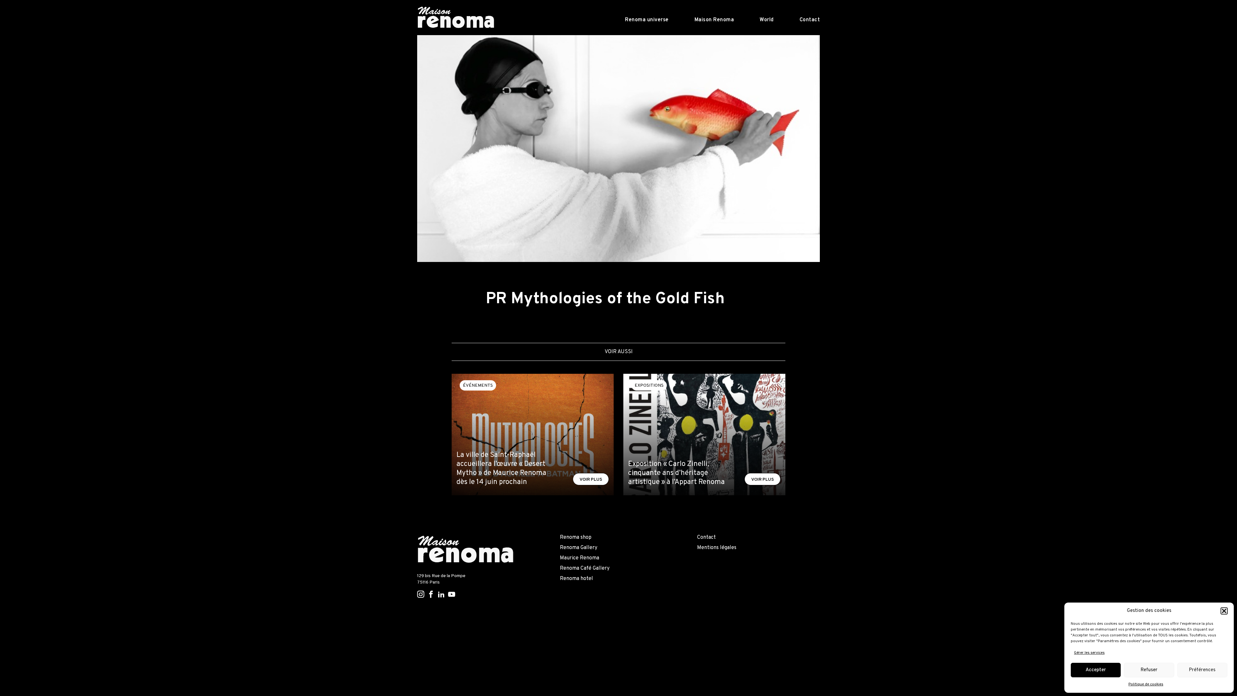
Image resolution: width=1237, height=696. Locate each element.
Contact (809, 20)
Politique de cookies (1145, 684)
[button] (1224, 611)
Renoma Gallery (578, 548)
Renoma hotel (576, 578)
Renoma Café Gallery (584, 568)
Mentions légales (716, 548)
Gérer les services (1089, 652)
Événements (478, 385)
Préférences (1202, 670)
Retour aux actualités (452, 278)
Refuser (1149, 670)
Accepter (1096, 670)
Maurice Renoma (579, 558)
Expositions (649, 385)
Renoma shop (575, 537)
